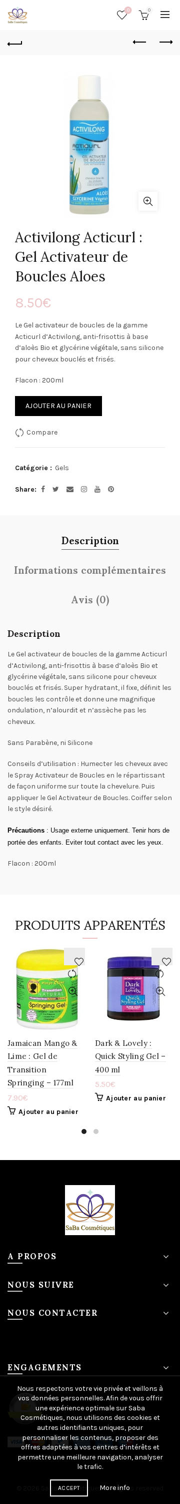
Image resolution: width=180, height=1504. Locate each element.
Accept (69, 1487)
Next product (165, 43)
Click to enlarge (148, 201)
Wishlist (128, 10)
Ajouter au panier (59, 406)
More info (115, 1487)
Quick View (73, 991)
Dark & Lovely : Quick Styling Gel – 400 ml (130, 1056)
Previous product (140, 43)
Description (90, 540)
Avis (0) (90, 599)
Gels (62, 468)
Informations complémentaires (90, 569)
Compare (42, 432)
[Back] (15, 43)
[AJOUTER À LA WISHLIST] (74, 956)
